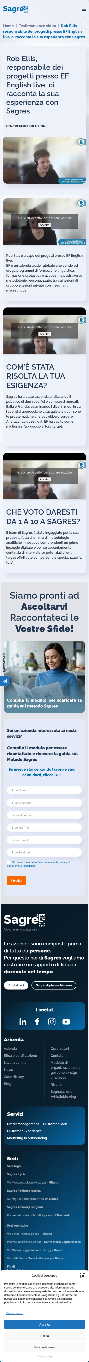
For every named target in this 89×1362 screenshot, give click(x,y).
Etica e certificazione (20, 1056)
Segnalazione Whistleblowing (63, 1094)
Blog (7, 1084)
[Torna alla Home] (15, 9)
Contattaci (16, 985)
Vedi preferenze (44, 1347)
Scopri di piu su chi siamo (54, 985)
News (8, 1070)
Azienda (10, 1049)
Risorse (57, 1085)
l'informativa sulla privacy (52, 862)
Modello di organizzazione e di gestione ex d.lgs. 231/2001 (66, 1070)
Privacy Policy (44, 1356)
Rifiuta (44, 1336)
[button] (83, 1276)
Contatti (57, 1056)
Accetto (44, 225)
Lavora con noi (15, 1063)
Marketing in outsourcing (27, 1138)
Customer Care (55, 1124)
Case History (14, 1077)
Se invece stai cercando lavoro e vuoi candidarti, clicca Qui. (41, 772)
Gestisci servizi (14, 1313)
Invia (16, 880)
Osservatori (60, 1049)
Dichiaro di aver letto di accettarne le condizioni (39, 864)
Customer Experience (24, 1131)
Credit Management (23, 1124)
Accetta (44, 1324)
